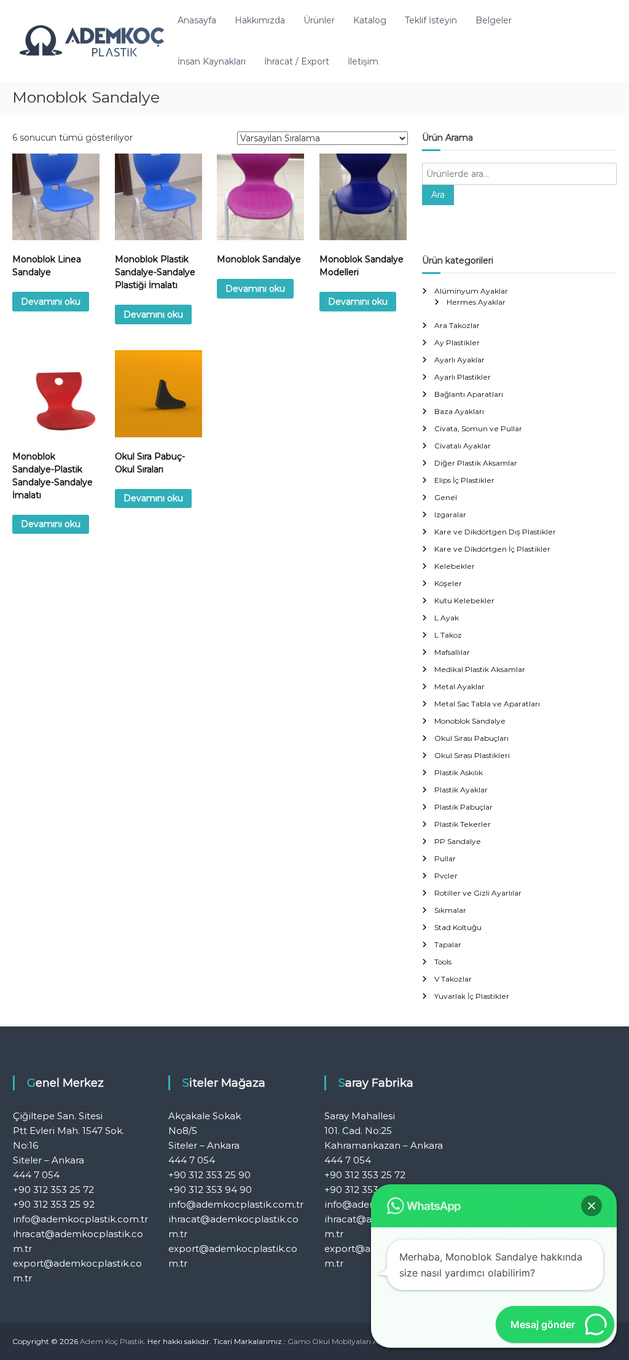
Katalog (369, 20)
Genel (445, 497)
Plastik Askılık (458, 772)
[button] (591, 1205)
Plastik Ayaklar (461, 789)
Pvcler (446, 875)
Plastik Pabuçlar (463, 806)
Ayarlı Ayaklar (459, 359)
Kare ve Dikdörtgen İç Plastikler (492, 548)
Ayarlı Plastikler (462, 376)
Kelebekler (454, 566)
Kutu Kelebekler (464, 600)
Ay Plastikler (457, 342)
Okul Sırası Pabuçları (471, 738)
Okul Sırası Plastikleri (472, 755)
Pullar (445, 858)
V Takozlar (453, 978)
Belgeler (493, 20)
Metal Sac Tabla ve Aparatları (487, 703)
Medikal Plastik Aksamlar (479, 669)
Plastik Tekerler (462, 824)
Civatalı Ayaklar (462, 445)
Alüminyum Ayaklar (471, 290)
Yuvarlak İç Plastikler (471, 996)
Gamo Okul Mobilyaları (329, 1341)
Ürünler (319, 20)
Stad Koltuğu (458, 927)
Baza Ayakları (459, 411)
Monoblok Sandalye (470, 720)
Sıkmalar (450, 910)
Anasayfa (197, 20)
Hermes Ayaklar (476, 302)
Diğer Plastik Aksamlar (475, 462)
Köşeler (448, 583)
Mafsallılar (452, 652)
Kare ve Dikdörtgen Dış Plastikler (495, 531)
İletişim (363, 61)
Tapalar (447, 944)
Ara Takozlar (457, 325)
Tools (442, 961)
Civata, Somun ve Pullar (478, 428)
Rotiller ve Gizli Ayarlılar (478, 892)
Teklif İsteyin (431, 20)
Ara (438, 194)
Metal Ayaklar (459, 686)
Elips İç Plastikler (464, 480)
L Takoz (448, 634)
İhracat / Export (296, 61)
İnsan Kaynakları (212, 61)
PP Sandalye (457, 841)
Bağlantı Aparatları (468, 394)
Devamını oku (50, 301)
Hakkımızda (260, 20)
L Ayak (446, 617)
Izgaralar (450, 514)
